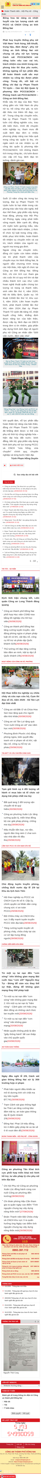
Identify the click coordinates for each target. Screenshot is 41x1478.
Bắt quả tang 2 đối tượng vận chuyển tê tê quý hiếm (19, 805)
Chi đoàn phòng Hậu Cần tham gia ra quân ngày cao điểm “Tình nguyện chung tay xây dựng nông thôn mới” (20, 504)
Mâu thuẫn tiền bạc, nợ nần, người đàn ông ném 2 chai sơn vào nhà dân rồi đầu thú (20, 834)
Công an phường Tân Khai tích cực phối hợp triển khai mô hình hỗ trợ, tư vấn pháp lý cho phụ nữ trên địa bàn (20, 489)
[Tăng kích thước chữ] (30, 34)
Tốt (5, 1405)
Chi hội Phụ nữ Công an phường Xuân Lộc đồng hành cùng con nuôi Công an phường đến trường (20, 496)
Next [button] (38, 1321)
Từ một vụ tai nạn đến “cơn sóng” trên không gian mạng (18, 1022)
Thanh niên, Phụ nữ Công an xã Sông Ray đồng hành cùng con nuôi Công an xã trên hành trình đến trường (20, 541)
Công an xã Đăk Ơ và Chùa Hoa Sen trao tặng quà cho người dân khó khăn (21, 713)
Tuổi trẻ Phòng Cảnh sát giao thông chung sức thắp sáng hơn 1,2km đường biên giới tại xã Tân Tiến (20, 555)
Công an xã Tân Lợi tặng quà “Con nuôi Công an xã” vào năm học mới (20, 725)
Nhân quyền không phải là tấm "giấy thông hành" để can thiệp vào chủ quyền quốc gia (20, 1035)
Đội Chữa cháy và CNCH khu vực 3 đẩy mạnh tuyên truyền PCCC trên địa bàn (20, 919)
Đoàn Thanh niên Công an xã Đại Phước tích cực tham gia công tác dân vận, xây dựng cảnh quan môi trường (19, 533)
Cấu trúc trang (30, 1444)
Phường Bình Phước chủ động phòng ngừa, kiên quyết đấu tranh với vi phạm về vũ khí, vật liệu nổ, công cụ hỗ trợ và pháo (20, 740)
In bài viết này (17, 465)
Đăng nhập (20, 1447)
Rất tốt (7, 1402)
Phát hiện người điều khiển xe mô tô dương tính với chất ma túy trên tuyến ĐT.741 (19, 1094)
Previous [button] (35, 1321)
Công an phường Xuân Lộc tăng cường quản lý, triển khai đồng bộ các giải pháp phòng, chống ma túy (21, 819)
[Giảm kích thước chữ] (25, 34)
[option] (20, 1348)
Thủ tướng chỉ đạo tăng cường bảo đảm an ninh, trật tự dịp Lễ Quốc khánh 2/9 (20, 652)
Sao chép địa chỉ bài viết (27, 475)
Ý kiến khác (9, 1408)
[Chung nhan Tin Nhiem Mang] (8, 1472)
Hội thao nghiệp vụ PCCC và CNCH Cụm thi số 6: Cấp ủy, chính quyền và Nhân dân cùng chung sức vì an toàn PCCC (20, 904)
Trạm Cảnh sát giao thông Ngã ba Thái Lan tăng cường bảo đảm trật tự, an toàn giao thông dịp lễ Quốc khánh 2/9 (20, 1111)
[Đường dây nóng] (20, 1257)
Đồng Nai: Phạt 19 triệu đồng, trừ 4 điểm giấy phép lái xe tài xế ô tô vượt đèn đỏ (21, 1127)
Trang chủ (9, 1444)
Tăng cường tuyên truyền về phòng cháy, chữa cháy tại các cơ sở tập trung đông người (20, 933)
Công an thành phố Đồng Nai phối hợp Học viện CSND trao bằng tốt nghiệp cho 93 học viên (19, 616)
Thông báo (7, 1284)
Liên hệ (19, 1444)
